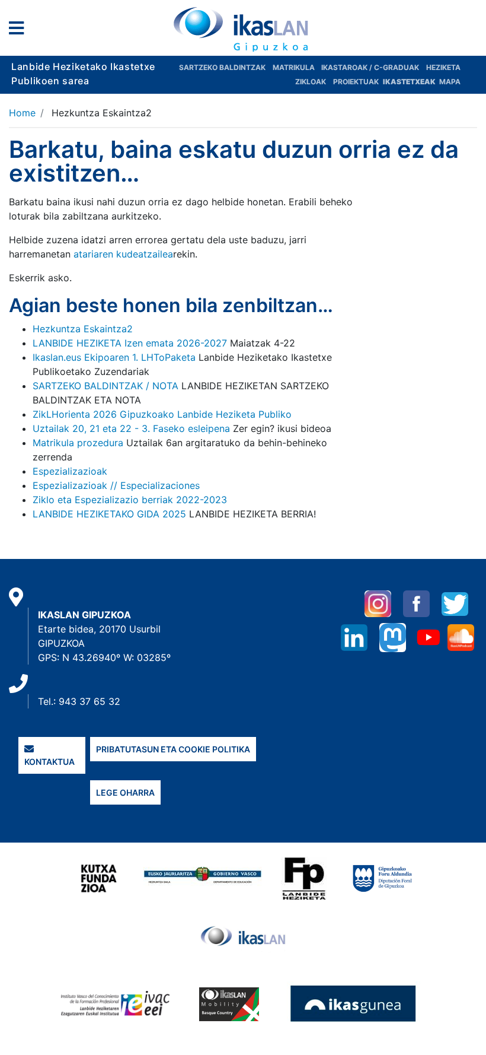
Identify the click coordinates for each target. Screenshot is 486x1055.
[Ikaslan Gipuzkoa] (243, 29)
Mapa (450, 81)
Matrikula (294, 67)
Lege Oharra (125, 792)
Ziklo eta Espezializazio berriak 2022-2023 (130, 500)
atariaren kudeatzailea (123, 254)
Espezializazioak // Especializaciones (116, 485)
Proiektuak (357, 81)
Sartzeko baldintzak (222, 67)
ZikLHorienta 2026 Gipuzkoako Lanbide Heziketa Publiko (162, 414)
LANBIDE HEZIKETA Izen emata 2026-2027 (130, 343)
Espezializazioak (70, 471)
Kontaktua (49, 762)
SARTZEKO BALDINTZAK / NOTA (105, 386)
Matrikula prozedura (78, 443)
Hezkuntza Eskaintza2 (83, 329)
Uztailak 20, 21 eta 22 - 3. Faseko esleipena (131, 428)
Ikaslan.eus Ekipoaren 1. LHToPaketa (114, 357)
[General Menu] (20, 30)
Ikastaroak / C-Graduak (370, 67)
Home (22, 113)
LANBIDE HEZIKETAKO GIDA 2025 (109, 514)
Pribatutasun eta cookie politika (173, 749)
